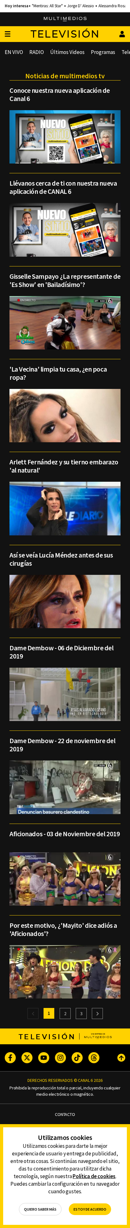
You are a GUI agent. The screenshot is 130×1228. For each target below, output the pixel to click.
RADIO (36, 52)
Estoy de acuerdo (90, 1209)
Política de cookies (94, 1176)
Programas (103, 52)
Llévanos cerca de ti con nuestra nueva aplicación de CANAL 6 (63, 187)
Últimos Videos (67, 52)
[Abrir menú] (7, 34)
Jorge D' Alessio (80, 6)
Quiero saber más (40, 1209)
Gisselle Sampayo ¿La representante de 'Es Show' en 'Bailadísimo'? (65, 280)
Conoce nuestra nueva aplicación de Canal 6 (59, 94)
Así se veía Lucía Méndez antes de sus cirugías (61, 559)
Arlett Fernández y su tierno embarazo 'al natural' (63, 465)
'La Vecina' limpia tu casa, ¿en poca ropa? (58, 373)
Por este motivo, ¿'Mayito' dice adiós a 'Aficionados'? (63, 929)
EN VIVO (14, 52)
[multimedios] (65, 19)
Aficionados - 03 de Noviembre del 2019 (64, 833)
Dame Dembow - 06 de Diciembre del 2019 (61, 651)
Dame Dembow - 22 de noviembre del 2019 (62, 744)
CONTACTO (65, 1114)
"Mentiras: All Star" (47, 6)
